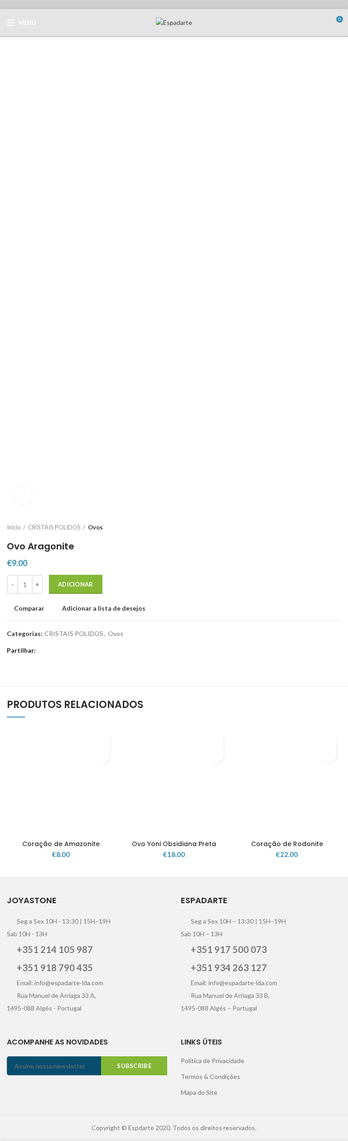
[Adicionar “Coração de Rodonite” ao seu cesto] (329, 755)
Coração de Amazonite (61, 844)
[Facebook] (45, 650)
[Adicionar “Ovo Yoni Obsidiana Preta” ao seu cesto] (216, 755)
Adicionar (75, 584)
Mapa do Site (199, 1092)
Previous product (318, 527)
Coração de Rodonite (287, 844)
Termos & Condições (210, 1076)
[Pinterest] (79, 650)
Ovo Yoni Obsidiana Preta (174, 844)
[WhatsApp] (90, 650)
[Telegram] (101, 650)
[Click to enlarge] (23, 495)
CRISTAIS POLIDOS (54, 527)
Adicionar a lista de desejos (103, 608)
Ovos (95, 527)
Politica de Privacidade (212, 1060)
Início (14, 527)
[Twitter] (56, 650)
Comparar (29, 608)
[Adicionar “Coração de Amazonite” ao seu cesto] (103, 755)
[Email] (67, 650)
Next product (336, 527)
